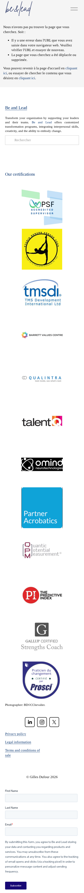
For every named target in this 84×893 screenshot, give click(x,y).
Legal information (18, 742)
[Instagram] (42, 722)
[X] (54, 722)
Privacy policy (15, 734)
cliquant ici (27, 78)
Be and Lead (16, 107)
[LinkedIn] (30, 722)
